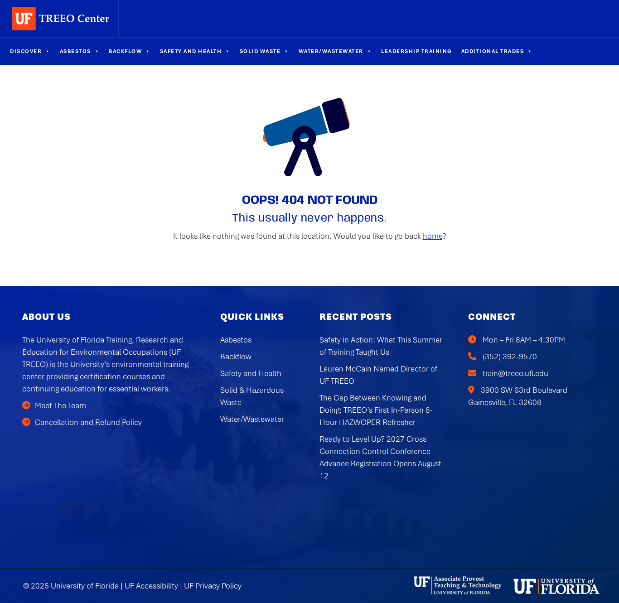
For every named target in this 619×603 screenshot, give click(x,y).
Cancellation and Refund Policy (88, 422)
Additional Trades (492, 51)
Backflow (125, 51)
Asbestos (75, 51)
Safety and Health (191, 51)
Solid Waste (260, 51)
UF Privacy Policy (213, 586)
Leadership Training (416, 51)
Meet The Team (60, 405)
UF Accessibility (151, 586)
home (432, 236)
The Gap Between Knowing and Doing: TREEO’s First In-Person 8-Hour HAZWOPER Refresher (376, 410)
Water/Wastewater (331, 51)
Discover (26, 51)
